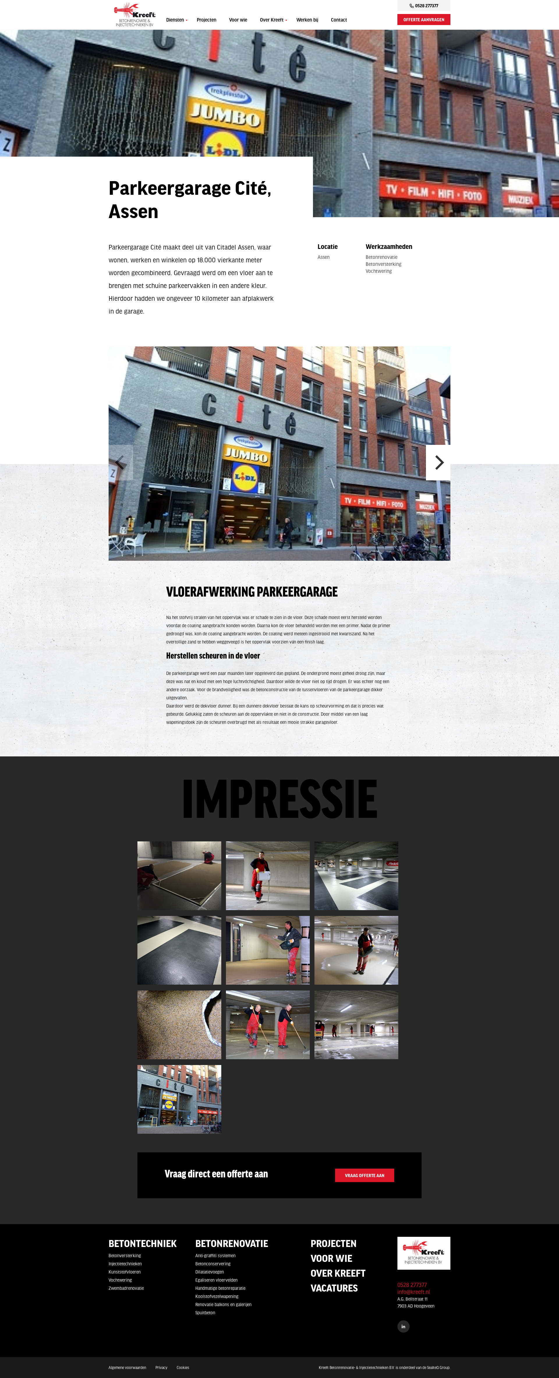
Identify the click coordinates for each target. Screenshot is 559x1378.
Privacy (161, 1367)
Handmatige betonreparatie (220, 1288)
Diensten (175, 20)
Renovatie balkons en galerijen (223, 1304)
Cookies (183, 1367)
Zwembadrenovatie (126, 1288)
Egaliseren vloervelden (216, 1280)
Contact (339, 20)
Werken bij (307, 20)
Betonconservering (213, 1263)
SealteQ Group (438, 1367)
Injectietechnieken (125, 1263)
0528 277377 (426, 5)
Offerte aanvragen (424, 19)
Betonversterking (125, 1255)
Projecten (206, 20)
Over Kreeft (272, 20)
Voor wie (238, 20)
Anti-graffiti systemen (215, 1255)
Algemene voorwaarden (127, 1367)
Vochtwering (120, 1280)
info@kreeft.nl (413, 1292)
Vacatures (334, 1288)
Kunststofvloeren (125, 1271)
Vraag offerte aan (364, 1175)
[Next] (438, 462)
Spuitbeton (205, 1312)
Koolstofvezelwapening (216, 1296)
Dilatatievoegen (209, 1271)
